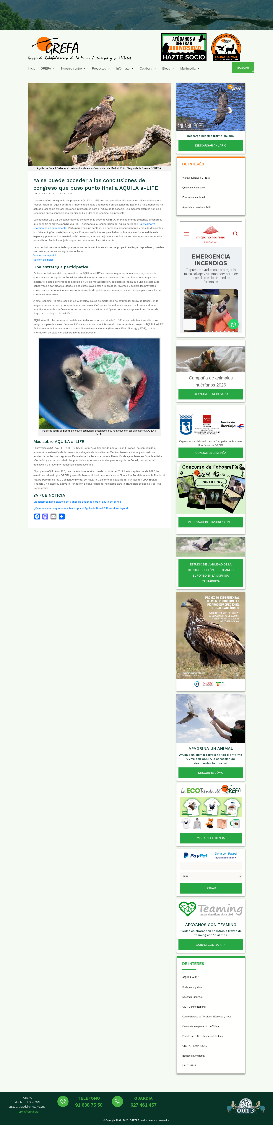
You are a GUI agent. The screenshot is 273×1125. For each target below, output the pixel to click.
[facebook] (203, 21)
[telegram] (266, 21)
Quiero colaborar (210, 944)
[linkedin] (248, 21)
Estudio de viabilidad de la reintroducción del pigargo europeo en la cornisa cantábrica (211, 573)
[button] (48, 68)
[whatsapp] (257, 21)
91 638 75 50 (89, 1105)
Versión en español (44, 255)
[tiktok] (230, 21)
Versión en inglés (43, 259)
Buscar (243, 67)
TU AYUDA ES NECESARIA (210, 394)
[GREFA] (79, 48)
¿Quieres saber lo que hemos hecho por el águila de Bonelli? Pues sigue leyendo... (82, 508)
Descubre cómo (210, 772)
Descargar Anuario (210, 145)
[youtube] (239, 21)
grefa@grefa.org (28, 1111)
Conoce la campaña (210, 452)
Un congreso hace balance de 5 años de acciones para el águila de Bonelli (77, 501)
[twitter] (212, 21)
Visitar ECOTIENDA (211, 838)
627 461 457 (144, 1105)
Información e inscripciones (210, 522)
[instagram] (221, 21)
